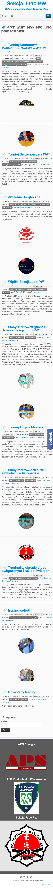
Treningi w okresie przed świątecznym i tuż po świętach (25, 569)
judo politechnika (8, 62)
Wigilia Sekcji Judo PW (26, 281)
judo (38, 59)
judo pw (24, 699)
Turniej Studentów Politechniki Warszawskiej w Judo (24, 47)
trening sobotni (20, 610)
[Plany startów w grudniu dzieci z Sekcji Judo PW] (26, 381)
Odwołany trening (22, 692)
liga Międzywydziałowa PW (23, 62)
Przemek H (6, 67)
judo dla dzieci (32, 204)
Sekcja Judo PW (26, 3)
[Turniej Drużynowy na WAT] (26, 139)
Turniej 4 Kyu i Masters (25, 427)
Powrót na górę (45, 884)
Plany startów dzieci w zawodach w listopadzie (22, 471)
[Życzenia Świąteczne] (26, 235)
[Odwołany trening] (26, 676)
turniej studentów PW (19, 65)
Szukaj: (4, 721)
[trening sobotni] (26, 646)
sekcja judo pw (37, 62)
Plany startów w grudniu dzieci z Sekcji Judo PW (24, 329)
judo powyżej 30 (32, 578)
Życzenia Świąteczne (24, 197)
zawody (16, 59)
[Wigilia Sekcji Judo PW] (26, 266)
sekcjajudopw (7, 65)
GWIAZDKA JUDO (16, 204)
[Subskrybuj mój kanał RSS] (3, 16)
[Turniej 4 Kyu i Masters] (26, 411)
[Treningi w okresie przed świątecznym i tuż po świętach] (26, 552)
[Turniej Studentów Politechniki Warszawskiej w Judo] (26, 108)
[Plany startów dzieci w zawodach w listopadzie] (26, 521)
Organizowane (7, 59)
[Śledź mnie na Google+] (12, 16)
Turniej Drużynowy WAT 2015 (12, 165)
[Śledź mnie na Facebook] (9, 16)
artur (11, 620)
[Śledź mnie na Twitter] (6, 16)
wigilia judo (6, 292)
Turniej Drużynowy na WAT (29, 154)
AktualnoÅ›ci (38, 56)
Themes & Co (38, 880)
